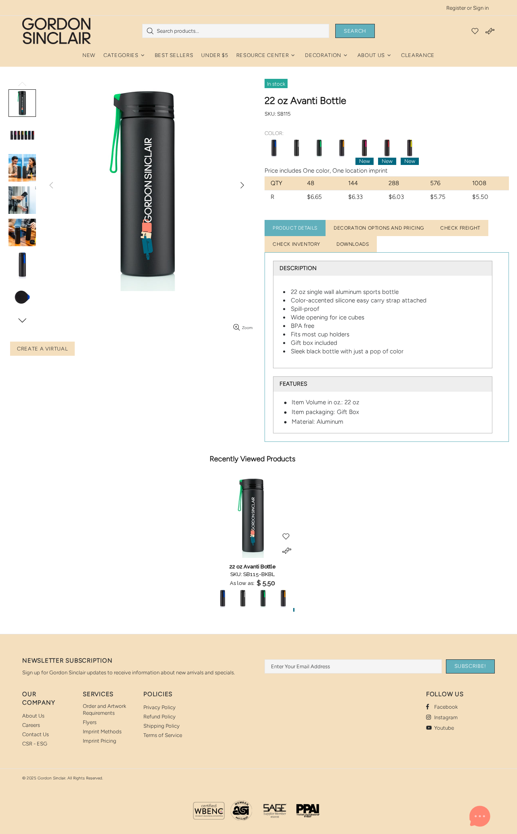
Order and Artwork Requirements (104, 709)
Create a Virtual (42, 349)
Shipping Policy (161, 726)
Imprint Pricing (99, 741)
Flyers (90, 722)
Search (355, 31)
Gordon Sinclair (56, 31)
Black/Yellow (409, 148)
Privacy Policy (159, 707)
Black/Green (319, 148)
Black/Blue (274, 148)
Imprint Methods (102, 731)
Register (456, 8)
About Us (33, 716)
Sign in (481, 8)
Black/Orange (341, 148)
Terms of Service (162, 735)
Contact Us (35, 734)
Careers (31, 725)
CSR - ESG (34, 744)
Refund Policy (159, 717)
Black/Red (387, 148)
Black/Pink (364, 148)
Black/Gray (296, 148)
